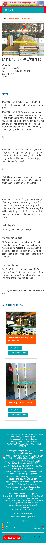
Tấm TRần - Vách (9, 112)
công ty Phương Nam (35, 537)
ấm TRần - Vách (10, 102)
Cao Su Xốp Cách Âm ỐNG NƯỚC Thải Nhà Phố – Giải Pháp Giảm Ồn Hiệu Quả (24, 467)
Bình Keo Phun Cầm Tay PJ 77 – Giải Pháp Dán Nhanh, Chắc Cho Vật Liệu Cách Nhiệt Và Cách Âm (23, 457)
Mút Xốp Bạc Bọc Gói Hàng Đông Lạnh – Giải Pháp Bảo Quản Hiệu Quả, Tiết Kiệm (24, 472)
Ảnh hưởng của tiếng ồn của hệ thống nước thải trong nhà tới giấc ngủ (24, 451)
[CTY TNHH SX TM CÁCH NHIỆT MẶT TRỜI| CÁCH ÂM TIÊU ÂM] (23, 4)
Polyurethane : (25, 102)
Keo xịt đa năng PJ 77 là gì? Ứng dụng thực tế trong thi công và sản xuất (24, 488)
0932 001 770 (14, 538)
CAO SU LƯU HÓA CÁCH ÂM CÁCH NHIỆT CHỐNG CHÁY (24, 445)
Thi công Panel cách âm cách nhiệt (24, 441)
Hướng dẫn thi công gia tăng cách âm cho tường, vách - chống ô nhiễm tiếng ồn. (24, 435)
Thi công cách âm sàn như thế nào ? (24, 439)
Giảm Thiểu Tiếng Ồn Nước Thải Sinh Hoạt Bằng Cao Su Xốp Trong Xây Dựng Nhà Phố (24, 462)
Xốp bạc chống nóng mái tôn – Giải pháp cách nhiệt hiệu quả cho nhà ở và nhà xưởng (24, 483)
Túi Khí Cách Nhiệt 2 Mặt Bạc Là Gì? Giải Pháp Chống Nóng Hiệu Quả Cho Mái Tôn (24, 477)
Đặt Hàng (5, 77)
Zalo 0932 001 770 (8, 74)
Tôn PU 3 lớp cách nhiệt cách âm (20, 403)
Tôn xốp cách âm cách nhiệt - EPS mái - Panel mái (20, 339)
